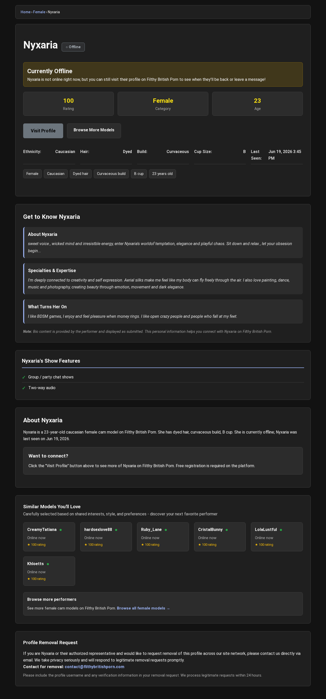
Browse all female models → (143, 608)
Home (26, 12)
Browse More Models (94, 130)
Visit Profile (43, 130)
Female (39, 12)
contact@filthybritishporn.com (94, 666)
